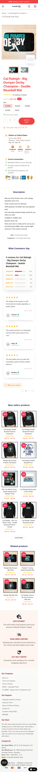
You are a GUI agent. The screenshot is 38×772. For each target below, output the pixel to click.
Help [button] (34, 769)
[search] (29, 6)
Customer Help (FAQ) (9, 711)
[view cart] (35, 6)
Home (4, 13)
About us (5, 678)
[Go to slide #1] (13, 70)
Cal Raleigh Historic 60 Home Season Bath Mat (27, 597)
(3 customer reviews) (20, 95)
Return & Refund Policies (10, 705)
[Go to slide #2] (24, 70)
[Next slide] (33, 42)
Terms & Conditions (8, 681)
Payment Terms (7, 702)
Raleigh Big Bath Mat (11, 595)
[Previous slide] (5, 42)
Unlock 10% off (4, 762)
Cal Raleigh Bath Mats (10, 17)
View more (19, 538)
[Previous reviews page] (22, 391)
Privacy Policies (7, 684)
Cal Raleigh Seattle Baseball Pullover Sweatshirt (9, 432)
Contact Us (6, 708)
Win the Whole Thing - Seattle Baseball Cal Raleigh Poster (9, 492)
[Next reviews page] (33, 391)
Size (4, 102)
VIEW (10, 425)
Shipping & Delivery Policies (11, 699)
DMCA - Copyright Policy (10, 687)
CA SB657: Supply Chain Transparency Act (16, 690)
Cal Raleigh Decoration (17, 13)
